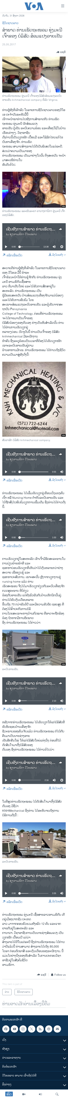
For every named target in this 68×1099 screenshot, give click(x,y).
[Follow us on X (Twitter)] (31, 1029)
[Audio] (40, 1094)
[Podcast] (48, 1029)
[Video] (23, 1094)
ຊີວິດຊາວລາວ (10, 23)
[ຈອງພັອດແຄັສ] (57, 1029)
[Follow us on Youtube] (14, 1029)
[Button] (61, 52)
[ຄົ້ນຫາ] (57, 1094)
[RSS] (40, 1029)
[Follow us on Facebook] (5, 1029)
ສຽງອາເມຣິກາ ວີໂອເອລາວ (23, 234)
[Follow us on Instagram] (23, 1029)
